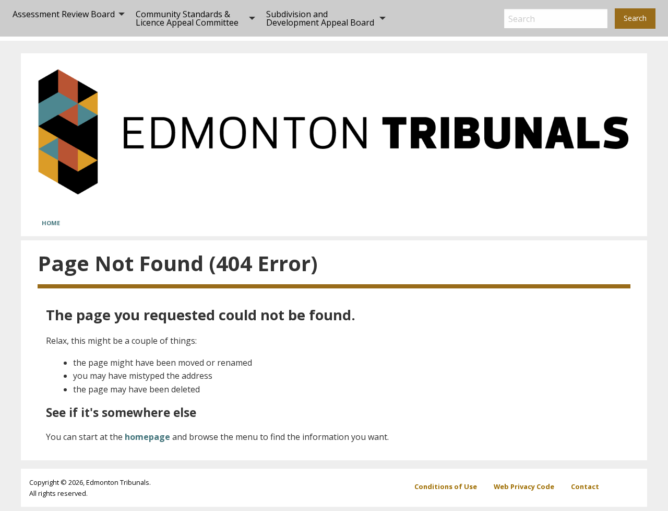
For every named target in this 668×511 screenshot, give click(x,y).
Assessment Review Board (64, 14)
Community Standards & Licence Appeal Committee (187, 18)
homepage (147, 437)
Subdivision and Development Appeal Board (320, 18)
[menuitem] (65, 18)
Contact (585, 486)
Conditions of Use (445, 486)
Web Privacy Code (524, 486)
